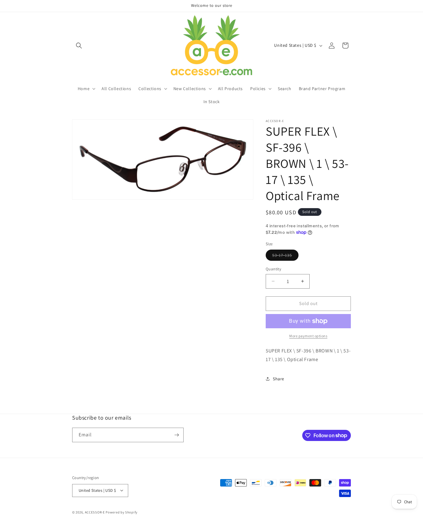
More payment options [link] (308, 336)
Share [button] (278, 379)
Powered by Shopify (121, 512)
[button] (79, 45)
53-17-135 (285, 256)
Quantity (273, 269)
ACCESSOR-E (95, 512)
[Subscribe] (176, 435)
